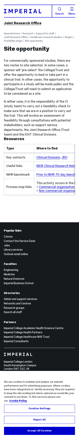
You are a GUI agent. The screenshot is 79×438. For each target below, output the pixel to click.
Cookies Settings (39, 408)
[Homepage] (28, 11)
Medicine (9, 274)
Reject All (39, 419)
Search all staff (13, 312)
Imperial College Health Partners (23, 332)
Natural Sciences (14, 278)
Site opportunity (34, 40)
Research (28, 33)
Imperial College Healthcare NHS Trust (27, 337)
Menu (71, 13)
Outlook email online (16, 254)
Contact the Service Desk (19, 241)
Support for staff (45, 33)
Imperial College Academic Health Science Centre (33, 328)
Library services (13, 249)
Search (59, 13)
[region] (39, 404)
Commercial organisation (57, 187)
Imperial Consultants (16, 341)
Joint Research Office (22, 23)
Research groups (14, 308)
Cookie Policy (18, 400)
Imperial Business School (19, 283)
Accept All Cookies (39, 430)
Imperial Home (12, 33)
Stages (69, 37)
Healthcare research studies (46, 37)
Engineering (11, 270)
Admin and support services (20, 299)
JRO (64, 157)
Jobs (7, 245)
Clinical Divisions (48, 157)
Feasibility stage (13, 40)
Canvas (8, 236)
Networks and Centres (17, 303)
